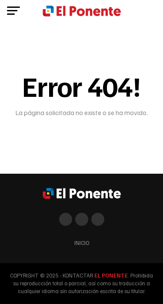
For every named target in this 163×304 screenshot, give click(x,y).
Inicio (81, 242)
